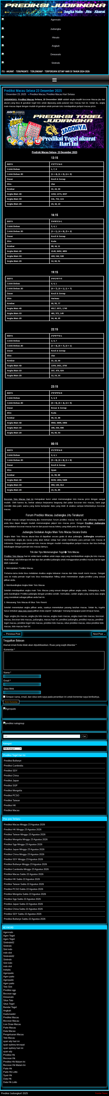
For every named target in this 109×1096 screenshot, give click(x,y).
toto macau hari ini (21, 626)
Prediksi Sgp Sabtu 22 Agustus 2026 (22, 899)
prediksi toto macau (53, 623)
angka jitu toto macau (39, 616)
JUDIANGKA (10, 99)
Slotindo (7, 946)
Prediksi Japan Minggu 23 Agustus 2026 (24, 849)
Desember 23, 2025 (16, 94)
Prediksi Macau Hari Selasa (61, 94)
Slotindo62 (8, 942)
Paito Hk (7, 1068)
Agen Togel (9, 935)
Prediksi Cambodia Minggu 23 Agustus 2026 (26, 869)
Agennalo (8, 932)
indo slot (7, 953)
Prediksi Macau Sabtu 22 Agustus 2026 (23, 874)
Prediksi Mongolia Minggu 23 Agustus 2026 (26, 839)
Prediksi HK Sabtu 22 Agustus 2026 (22, 879)
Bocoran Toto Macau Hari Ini (18, 499)
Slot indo (7, 949)
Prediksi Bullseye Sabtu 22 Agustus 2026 (24, 919)
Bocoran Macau (11, 1021)
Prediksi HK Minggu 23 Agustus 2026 (22, 829)
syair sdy (7, 1051)
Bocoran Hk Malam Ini (14, 1065)
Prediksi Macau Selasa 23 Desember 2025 (33, 91)
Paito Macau (9, 1027)
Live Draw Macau (12, 1024)
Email (7, 680)
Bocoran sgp (9, 993)
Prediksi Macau (37, 94)
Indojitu (7, 970)
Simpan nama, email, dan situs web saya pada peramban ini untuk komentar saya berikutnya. (53, 697)
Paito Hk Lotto (10, 1072)
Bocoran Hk (9, 1058)
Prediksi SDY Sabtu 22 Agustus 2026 (22, 914)
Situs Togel (8, 1004)
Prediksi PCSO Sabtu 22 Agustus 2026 (23, 889)
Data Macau (9, 1031)
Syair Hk (7, 1075)
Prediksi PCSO (11, 795)
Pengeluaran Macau (13, 1034)
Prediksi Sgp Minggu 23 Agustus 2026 (23, 844)
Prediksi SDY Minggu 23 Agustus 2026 (23, 859)
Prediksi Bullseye (12, 760)
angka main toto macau (83, 616)
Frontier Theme (101, 1093)
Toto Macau (9, 1038)
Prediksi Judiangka (95, 523)
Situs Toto (8, 1000)
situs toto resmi (25, 611)
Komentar (9, 649)
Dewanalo (8, 997)
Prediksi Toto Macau (13, 556)
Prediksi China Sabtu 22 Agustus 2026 (23, 909)
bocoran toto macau (22, 619)
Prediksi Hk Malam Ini (14, 1062)
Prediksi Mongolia (13, 790)
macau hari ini (51, 619)
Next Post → (99, 634)
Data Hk (7, 1079)
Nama (7, 672)
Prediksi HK (10, 805)
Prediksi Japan (11, 780)
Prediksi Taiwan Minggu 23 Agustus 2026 (24, 834)
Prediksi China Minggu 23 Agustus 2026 (24, 854)
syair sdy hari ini (11, 1041)
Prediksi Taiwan (12, 800)
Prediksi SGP (10, 785)
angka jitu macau (18, 616)
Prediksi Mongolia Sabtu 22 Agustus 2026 (25, 894)
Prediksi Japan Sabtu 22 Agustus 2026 (23, 904)
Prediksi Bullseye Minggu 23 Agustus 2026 (25, 864)
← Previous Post (11, 634)
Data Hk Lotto (10, 1082)
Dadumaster (9, 1014)
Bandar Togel (10, 1007)
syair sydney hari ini (13, 1048)
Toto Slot (7, 987)
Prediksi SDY (10, 770)
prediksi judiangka (68, 619)
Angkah (7, 1010)
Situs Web (9, 689)
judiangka (38, 619)
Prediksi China (11, 775)
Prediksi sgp (9, 990)
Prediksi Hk (9, 1055)
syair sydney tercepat (14, 1044)
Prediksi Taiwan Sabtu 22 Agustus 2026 (24, 884)
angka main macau (60, 616)
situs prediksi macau (74, 623)
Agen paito (8, 976)
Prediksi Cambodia (13, 765)
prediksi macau (86, 619)
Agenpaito (8, 973)
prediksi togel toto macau (30, 623)
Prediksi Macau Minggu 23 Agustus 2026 (24, 824)
